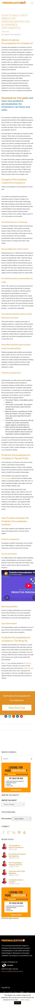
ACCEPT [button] (17, 1003)
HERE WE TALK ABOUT (9, 800)
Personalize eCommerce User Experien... (17, 855)
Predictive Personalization (12, 34)
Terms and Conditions (26, 918)
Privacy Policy (19, 971)
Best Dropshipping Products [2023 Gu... (16, 864)
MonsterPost (27, 663)
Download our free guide (14, 97)
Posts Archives (6, 818)
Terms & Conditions (7, 971)
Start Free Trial (17, 707)
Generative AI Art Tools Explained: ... (17, 872)
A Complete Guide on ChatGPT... (16, 881)
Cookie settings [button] (25, 1000)
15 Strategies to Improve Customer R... (16, 846)
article (6, 663)
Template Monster (28, 668)
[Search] (31, 759)
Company (4, 920)
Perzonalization (5, 478)
